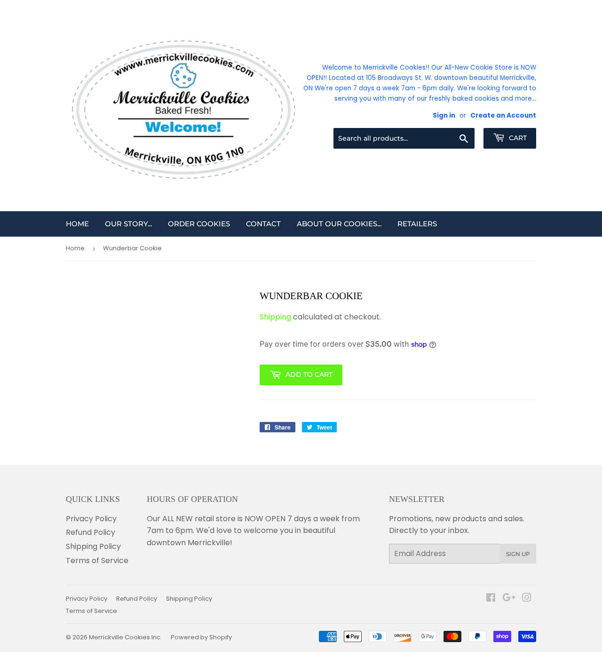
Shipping (275, 316)
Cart (517, 138)
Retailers (417, 223)
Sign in (444, 115)
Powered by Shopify (201, 637)
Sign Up (518, 553)
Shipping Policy (93, 546)
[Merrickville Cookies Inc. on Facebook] (491, 598)
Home (77, 223)
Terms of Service (97, 560)
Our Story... (128, 223)
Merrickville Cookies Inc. (125, 637)
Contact (263, 223)
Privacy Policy (91, 518)
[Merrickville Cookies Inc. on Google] (508, 598)
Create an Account (503, 115)
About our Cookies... (339, 223)
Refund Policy (90, 532)
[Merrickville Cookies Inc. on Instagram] (526, 598)
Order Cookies (199, 223)
